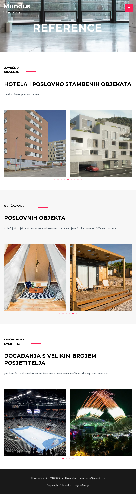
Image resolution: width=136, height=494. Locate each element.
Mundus (16, 6)
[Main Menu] (129, 8)
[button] (54, 179)
